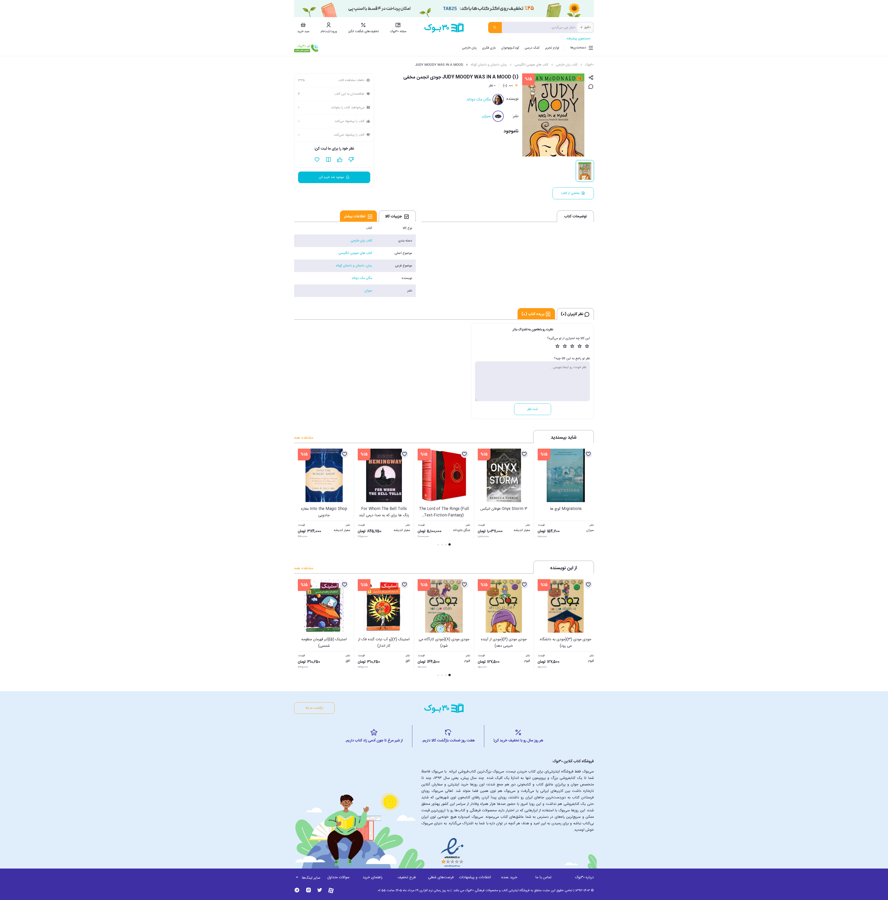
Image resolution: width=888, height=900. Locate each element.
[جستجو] (495, 27)
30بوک (589, 65)
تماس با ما (543, 877)
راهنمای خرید (372, 877)
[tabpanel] (355, 259)
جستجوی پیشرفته (578, 38)
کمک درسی (532, 48)
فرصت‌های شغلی (441, 877)
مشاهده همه (303, 438)
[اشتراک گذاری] (591, 77)
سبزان (486, 116)
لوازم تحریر (552, 48)
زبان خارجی (469, 48)
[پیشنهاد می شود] (340, 160)
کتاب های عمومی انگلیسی (531, 65)
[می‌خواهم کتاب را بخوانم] (328, 160)
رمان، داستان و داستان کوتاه (489, 65)
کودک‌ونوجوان (510, 48)
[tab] (397, 216)
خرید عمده (509, 877)
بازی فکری (489, 48)
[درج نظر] (591, 86)
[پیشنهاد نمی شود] (351, 160)
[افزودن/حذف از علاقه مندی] (588, 454)
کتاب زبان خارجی (566, 65)
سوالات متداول (338, 877)
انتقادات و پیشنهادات (475, 877)
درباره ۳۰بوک (584, 877)
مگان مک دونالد (478, 100)
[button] (300, 497)
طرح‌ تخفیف (407, 877)
